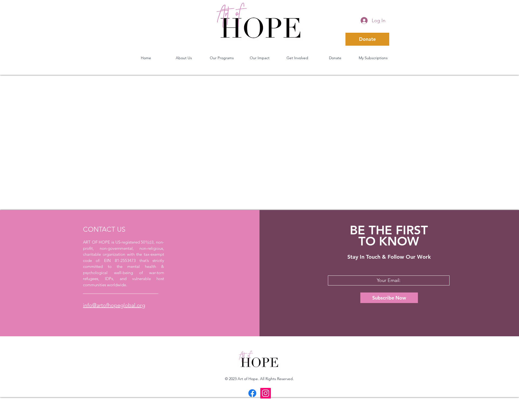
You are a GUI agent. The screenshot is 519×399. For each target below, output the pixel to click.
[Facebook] (252, 393)
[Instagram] (265, 393)
